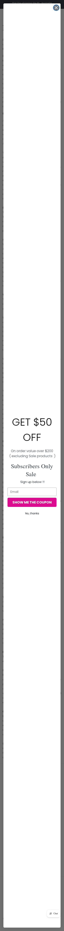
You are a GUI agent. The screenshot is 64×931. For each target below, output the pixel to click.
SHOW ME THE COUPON (32, 502)
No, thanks (32, 513)
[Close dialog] (56, 8)
